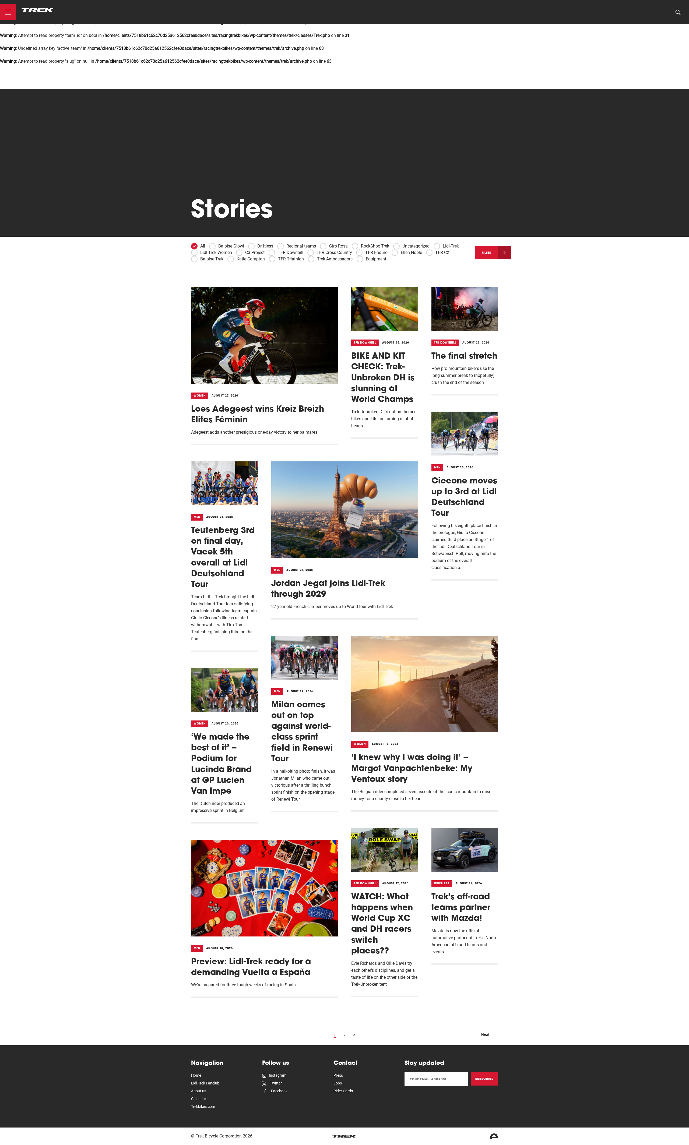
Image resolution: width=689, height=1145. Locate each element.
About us (198, 1091)
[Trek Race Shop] (38, 10)
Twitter (275, 1083)
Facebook (278, 1091)
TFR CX (442, 252)
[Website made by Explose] (494, 1136)
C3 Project (255, 252)
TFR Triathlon (291, 258)
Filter (486, 253)
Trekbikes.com (203, 1106)
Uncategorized (416, 246)
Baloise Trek (211, 258)
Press (338, 1075)
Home (196, 1075)
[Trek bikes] (344, 1136)
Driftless (265, 246)
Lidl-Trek (451, 246)
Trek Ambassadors (335, 258)
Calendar (198, 1099)
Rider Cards (343, 1091)
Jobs (337, 1083)
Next (485, 1034)
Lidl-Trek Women (216, 252)
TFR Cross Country (334, 252)
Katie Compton (251, 258)
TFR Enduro (376, 252)
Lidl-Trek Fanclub (205, 1083)
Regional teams (301, 246)
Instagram (277, 1075)
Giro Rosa (338, 246)
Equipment (376, 258)
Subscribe (484, 1079)
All (202, 246)
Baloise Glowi (231, 246)
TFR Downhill (290, 252)
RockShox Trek (375, 246)
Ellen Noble (411, 252)
